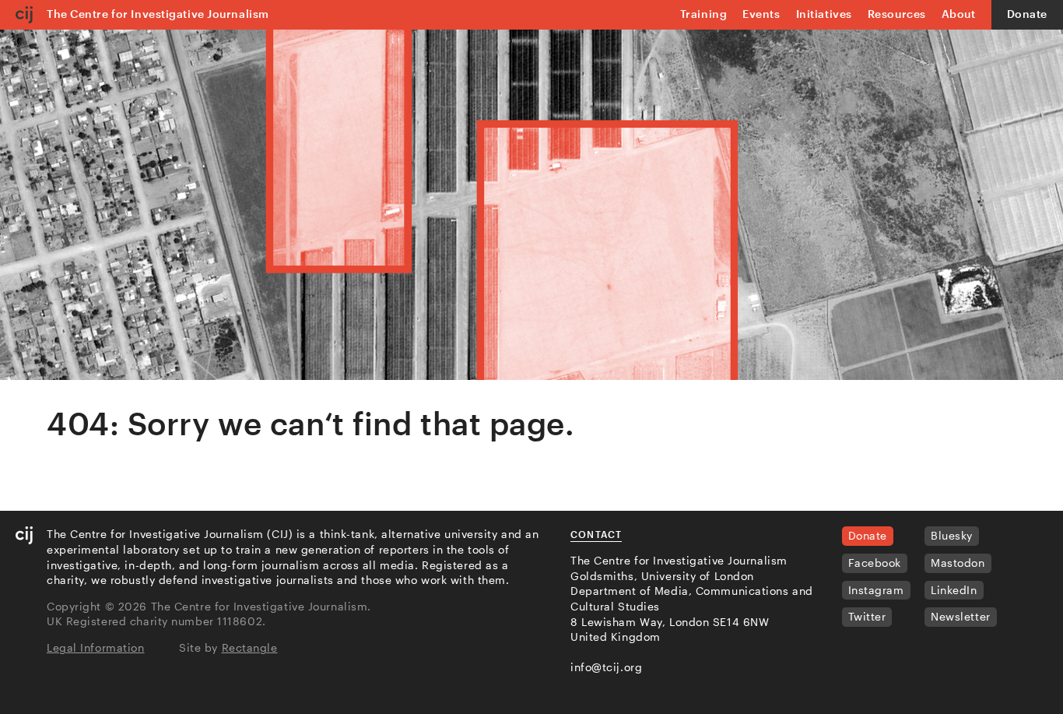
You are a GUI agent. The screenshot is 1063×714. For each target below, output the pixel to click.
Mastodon (957, 562)
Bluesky (952, 535)
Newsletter (961, 616)
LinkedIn (954, 589)
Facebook (874, 562)
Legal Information (96, 647)
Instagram (876, 589)
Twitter (867, 616)
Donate (1027, 13)
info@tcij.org (606, 667)
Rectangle (250, 647)
